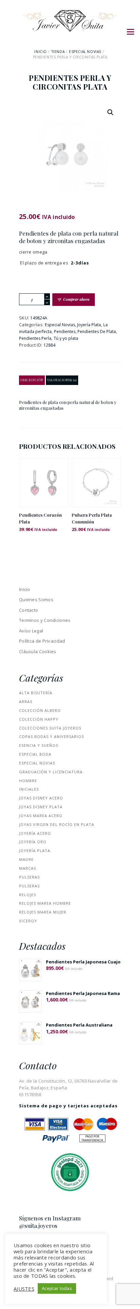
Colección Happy (38, 719)
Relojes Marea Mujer (42, 912)
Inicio (40, 51)
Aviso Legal (31, 631)
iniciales (29, 789)
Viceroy (28, 920)
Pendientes (64, 331)
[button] (110, 112)
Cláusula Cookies (37, 651)
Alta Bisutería (35, 692)
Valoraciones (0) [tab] (62, 380)
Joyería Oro (33, 841)
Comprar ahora (76, 299)
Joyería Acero (35, 833)
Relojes (27, 894)
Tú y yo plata (66, 338)
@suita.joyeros (38, 1225)
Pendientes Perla (35, 338)
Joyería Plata (89, 325)
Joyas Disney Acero (41, 797)
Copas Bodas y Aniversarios (51, 736)
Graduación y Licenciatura (51, 771)
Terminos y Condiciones (45, 620)
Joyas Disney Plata (41, 806)
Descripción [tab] (31, 380)
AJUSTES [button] (24, 1289)
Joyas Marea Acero (41, 815)
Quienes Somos (36, 599)
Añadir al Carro (44, 488)
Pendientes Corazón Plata (40, 518)
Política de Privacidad (42, 641)
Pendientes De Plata (96, 331)
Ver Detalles (43, 474)
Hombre (28, 780)
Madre (26, 859)
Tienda (58, 51)
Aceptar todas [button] (57, 1288)
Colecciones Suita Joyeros (50, 728)
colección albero (40, 710)
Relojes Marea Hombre (45, 903)
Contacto (28, 610)
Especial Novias (85, 51)
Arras (25, 701)
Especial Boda (35, 754)
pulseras (29, 877)
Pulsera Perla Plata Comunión (92, 518)
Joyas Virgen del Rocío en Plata (56, 824)
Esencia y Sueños (38, 745)
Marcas (27, 868)
